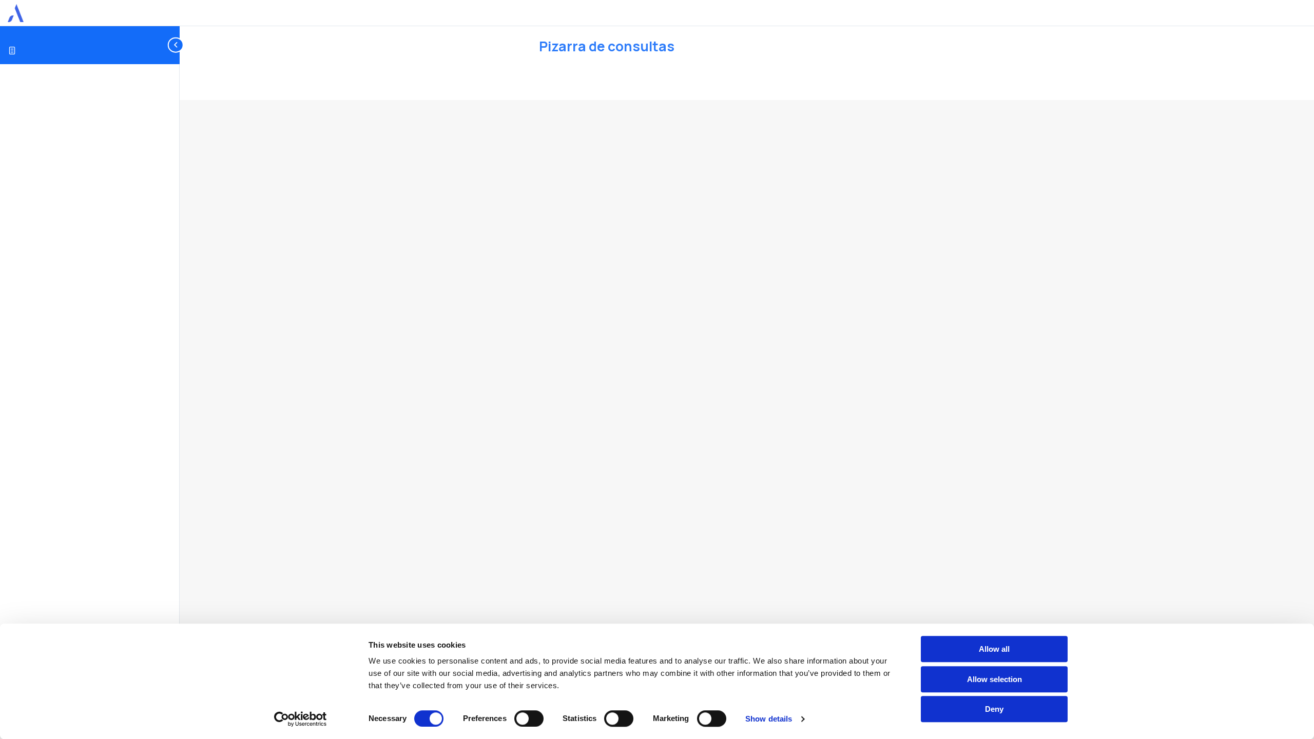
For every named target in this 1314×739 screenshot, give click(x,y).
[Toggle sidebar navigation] (176, 45)
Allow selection (994, 679)
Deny (994, 709)
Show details (768, 718)
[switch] (529, 718)
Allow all (994, 649)
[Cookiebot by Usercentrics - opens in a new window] (300, 719)
